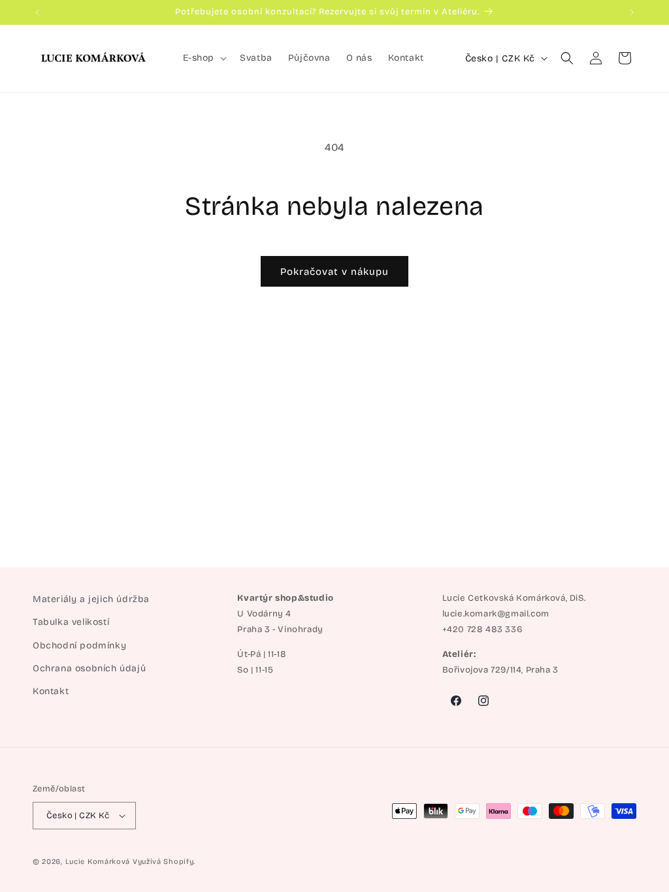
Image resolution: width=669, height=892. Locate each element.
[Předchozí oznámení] (37, 12)
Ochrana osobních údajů (89, 668)
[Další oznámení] (631, 12)
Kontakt (51, 691)
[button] (204, 58)
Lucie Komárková (98, 861)
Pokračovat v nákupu (334, 272)
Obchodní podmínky (79, 645)
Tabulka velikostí (71, 622)
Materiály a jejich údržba (91, 599)
